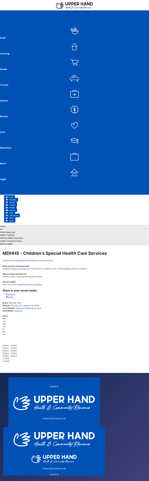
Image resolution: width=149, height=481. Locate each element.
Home (2, 226)
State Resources (7, 232)
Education (13, 215)
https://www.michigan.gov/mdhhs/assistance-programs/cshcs (28, 260)
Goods (12, 202)
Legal (11, 221)
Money (12, 210)
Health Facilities (7, 235)
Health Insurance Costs (10, 241)
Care (11, 213)
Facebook (18, 311)
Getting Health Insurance (11, 238)
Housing (12, 200)
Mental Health (6, 244)
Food (11, 197)
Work (11, 218)
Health (12, 207)
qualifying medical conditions (30, 284)
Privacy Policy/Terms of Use (54, 418)
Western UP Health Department (28, 308)
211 (1, 229)
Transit (12, 205)
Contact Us (54, 386)
